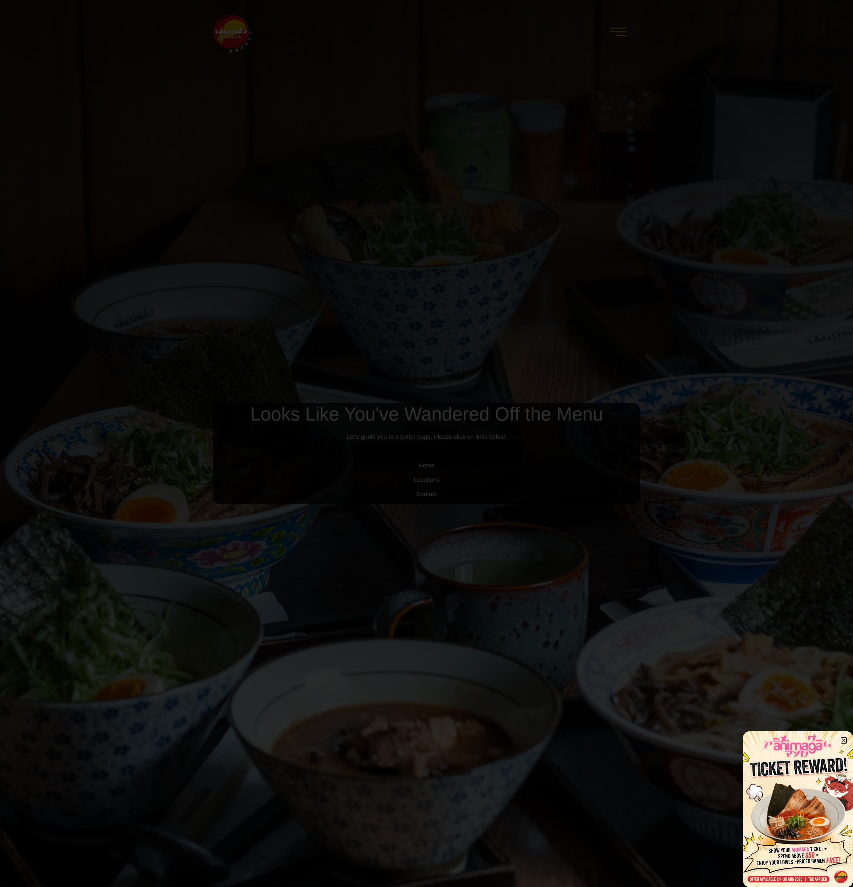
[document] (426, 443)
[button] (843, 740)
